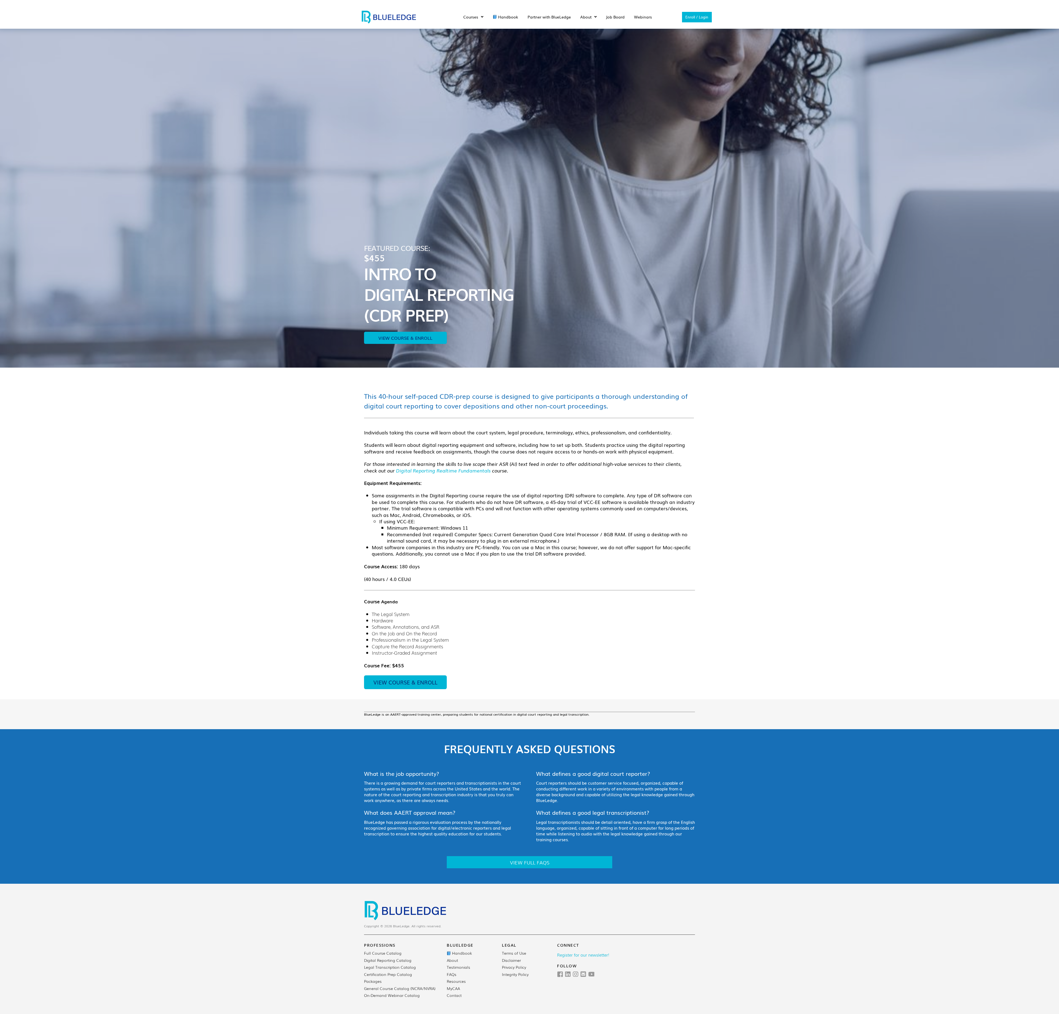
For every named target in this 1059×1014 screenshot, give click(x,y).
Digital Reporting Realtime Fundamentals (443, 470)
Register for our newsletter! (583, 955)
